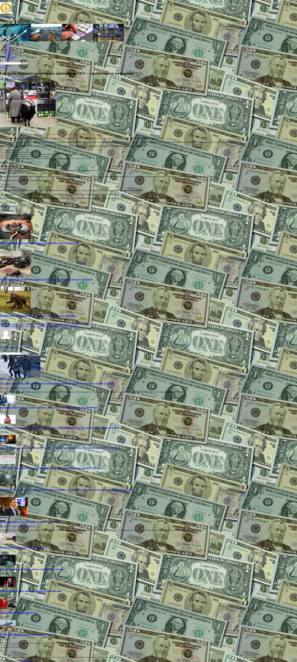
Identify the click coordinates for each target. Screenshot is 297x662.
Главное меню (5, 66)
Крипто (8, 51)
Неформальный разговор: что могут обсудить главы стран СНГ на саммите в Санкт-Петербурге (49, 407)
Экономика (9, 57)
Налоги (8, 44)
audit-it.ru (12, 206)
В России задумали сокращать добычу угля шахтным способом (32, 569)
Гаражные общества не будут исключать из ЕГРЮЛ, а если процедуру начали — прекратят (46, 279)
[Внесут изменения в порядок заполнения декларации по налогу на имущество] (15, 239)
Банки (7, 47)
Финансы (8, 55)
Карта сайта (9, 59)
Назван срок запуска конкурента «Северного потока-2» (28, 634)
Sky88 (2, 1)
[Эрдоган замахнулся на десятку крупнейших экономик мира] (8, 586)
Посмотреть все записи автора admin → (15, 347)
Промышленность (12, 53)
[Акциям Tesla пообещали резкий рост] (8, 608)
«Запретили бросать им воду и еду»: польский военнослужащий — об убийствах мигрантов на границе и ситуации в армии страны (66, 489)
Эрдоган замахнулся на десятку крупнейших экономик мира (31, 591)
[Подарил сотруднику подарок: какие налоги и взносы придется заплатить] (15, 311)
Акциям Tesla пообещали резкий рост (19, 612)
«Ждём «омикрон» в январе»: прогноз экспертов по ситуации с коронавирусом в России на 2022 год (50, 468)
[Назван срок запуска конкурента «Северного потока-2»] (8, 630)
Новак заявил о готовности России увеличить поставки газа (30, 522)
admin (14, 79)
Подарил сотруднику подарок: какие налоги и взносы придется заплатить (37, 315)
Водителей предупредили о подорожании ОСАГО (25, 547)
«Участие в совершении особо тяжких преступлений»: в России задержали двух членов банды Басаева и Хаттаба (57, 383)
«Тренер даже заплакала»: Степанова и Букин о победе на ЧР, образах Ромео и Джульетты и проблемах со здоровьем (59, 427)
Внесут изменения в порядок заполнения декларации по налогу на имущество (39, 243)
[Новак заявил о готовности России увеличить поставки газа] (14, 515)
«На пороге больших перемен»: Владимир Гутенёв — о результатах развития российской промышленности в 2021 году (60, 447)
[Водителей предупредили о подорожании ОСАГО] (8, 543)
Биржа (7, 49)
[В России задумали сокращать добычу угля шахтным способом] (8, 565)
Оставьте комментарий (27, 79)
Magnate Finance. (6, 17)
